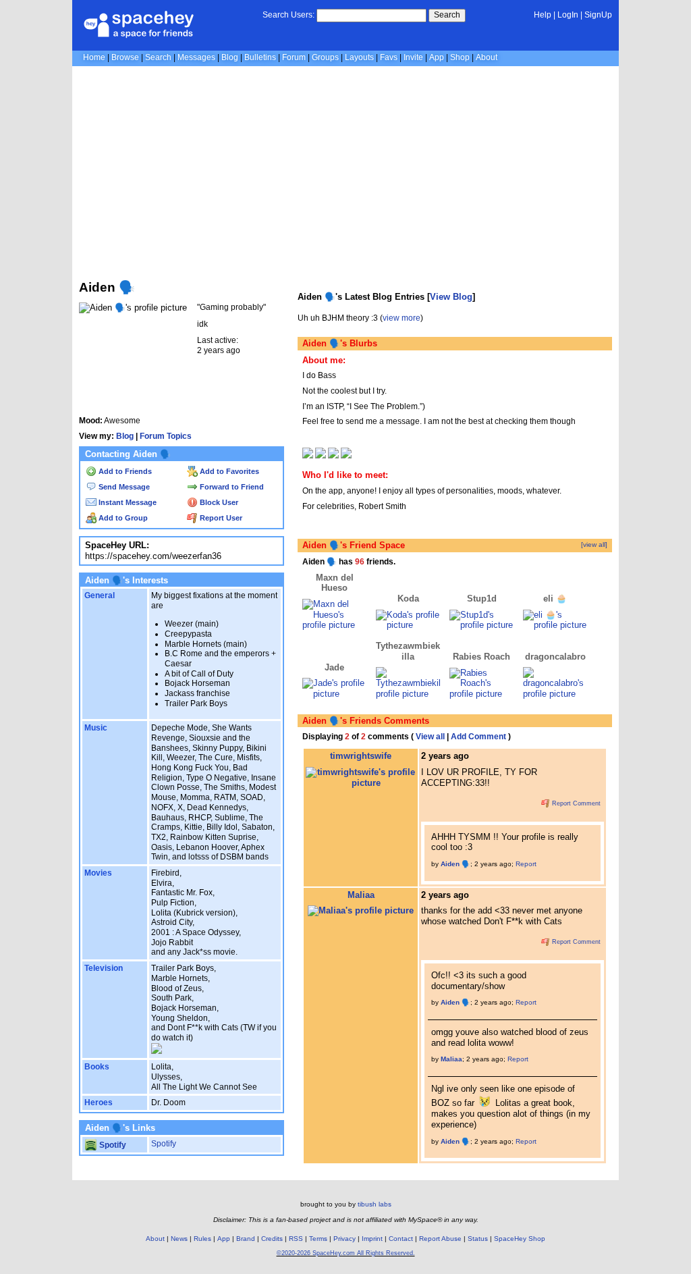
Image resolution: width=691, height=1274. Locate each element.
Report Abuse (440, 1238)
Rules (202, 1238)
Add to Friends (124, 471)
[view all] (594, 544)
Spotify (111, 1145)
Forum (294, 57)
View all (430, 736)
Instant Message (126, 502)
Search (447, 15)
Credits (272, 1238)
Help (542, 15)
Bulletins (260, 57)
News (179, 1238)
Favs (388, 57)
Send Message (123, 487)
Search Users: (288, 15)
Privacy (344, 1238)
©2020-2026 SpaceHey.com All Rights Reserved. (346, 1253)
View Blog (451, 297)
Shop (460, 57)
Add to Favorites (228, 471)
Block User (218, 502)
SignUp (598, 15)
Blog (229, 57)
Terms (318, 1238)
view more (401, 318)
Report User (220, 518)
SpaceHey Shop (519, 1238)
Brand (245, 1238)
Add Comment (478, 736)
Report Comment (575, 803)
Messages (196, 57)
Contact (401, 1238)
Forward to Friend (231, 487)
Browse (125, 57)
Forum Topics (166, 436)
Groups (325, 57)
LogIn (567, 15)
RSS (296, 1238)
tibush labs (374, 1204)
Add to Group (122, 518)
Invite (413, 57)
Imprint (372, 1238)
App (436, 57)
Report (526, 864)
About (486, 57)
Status (478, 1238)
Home (94, 57)
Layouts (359, 57)
